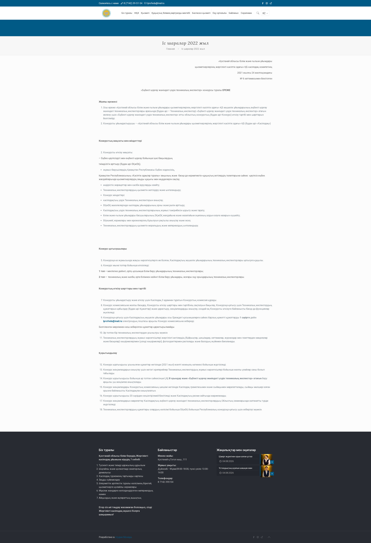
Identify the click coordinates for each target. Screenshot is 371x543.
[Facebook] (262, 3)
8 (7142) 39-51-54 (133, 3)
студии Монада (123, 537)
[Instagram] (266, 3)
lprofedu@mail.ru (155, 3)
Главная (170, 49)
